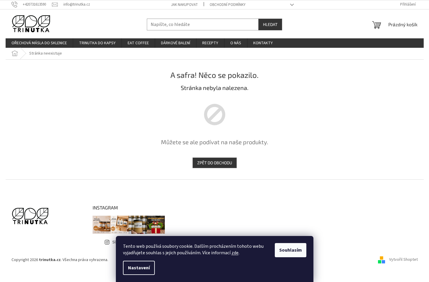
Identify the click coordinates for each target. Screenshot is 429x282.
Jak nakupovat (184, 4)
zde (235, 253)
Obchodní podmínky (228, 4)
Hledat (270, 24)
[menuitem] (39, 43)
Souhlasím (290, 250)
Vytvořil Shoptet (403, 260)
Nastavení (139, 268)
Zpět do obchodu (214, 162)
